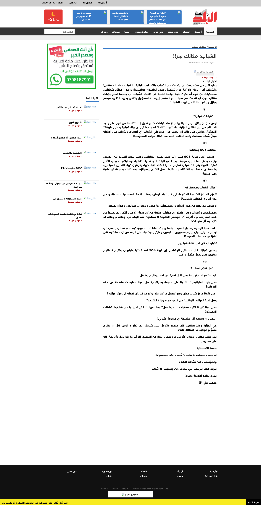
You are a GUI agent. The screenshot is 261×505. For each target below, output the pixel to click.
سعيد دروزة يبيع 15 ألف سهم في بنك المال (83, 16)
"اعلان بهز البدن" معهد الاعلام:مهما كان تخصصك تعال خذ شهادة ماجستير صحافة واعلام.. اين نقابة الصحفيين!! (165, 21)
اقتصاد (186, 31)
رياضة (127, 31)
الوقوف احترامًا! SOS (71, 168)
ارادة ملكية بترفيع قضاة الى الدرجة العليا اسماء (120, 16)
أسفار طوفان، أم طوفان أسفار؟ (66, 137)
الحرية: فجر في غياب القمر (69, 107)
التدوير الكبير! (75, 122)
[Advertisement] (160, 422)
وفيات (104, 31)
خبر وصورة (173, 31)
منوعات (116, 31)
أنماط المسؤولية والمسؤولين (67, 198)
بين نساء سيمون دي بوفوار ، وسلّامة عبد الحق (64, 184)
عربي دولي (158, 31)
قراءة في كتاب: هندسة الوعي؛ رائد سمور (65, 215)
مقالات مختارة (141, 31)
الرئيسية (210, 31)
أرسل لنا (102, 2)
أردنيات (198, 31)
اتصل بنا (87, 2)
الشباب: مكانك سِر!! (72, 152)
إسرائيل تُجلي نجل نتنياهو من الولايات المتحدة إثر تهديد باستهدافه (37, 502)
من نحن (73, 2)
